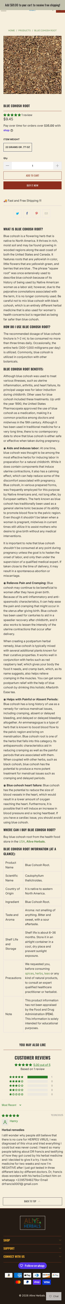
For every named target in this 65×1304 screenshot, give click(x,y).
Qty (5, 158)
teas (47, 973)
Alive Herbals (37, 1295)
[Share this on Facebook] (27, 213)
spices (29, 973)
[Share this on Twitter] (17, 213)
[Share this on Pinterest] (37, 213)
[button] (12, 115)
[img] (10, 1115)
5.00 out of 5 (41, 1065)
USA (22, 841)
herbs (39, 973)
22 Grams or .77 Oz (17, 147)
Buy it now (32, 185)
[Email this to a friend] (46, 213)
